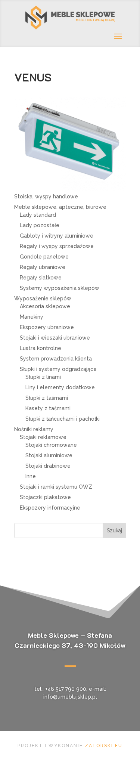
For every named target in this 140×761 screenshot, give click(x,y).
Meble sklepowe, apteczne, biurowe (60, 207)
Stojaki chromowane (51, 445)
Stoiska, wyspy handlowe (46, 196)
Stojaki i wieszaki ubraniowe (55, 338)
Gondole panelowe (44, 257)
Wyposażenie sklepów (42, 298)
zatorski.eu (103, 745)
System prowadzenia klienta (56, 359)
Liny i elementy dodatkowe (60, 387)
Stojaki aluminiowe (48, 455)
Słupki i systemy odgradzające (58, 369)
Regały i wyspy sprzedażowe (57, 246)
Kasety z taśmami (48, 408)
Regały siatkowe (41, 278)
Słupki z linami (43, 377)
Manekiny (31, 317)
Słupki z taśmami (46, 398)
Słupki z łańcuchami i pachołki (62, 419)
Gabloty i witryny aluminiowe (56, 236)
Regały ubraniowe (42, 267)
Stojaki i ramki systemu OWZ (56, 487)
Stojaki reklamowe (43, 437)
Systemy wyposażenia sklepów (59, 288)
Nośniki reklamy (33, 429)
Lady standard (38, 215)
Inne (30, 476)
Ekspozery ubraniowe (47, 327)
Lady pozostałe (39, 225)
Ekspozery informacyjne (50, 508)
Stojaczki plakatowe (45, 497)
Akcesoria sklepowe (45, 306)
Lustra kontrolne (40, 348)
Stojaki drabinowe (48, 466)
